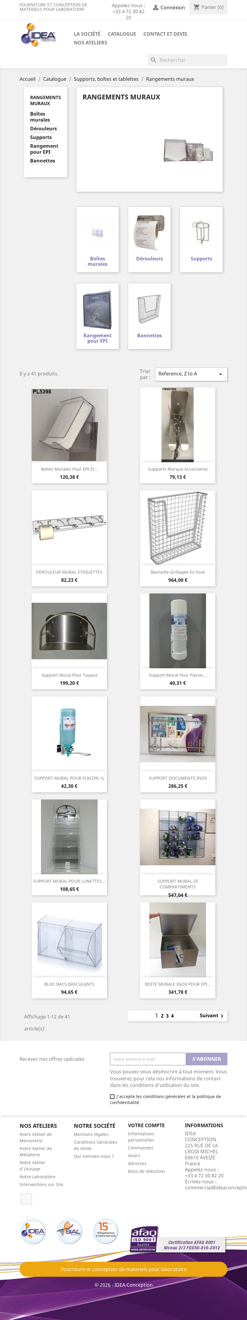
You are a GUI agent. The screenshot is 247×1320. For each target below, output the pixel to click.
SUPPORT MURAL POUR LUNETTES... (69, 881)
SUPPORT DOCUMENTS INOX (178, 778)
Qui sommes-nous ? (94, 1156)
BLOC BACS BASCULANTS (69, 984)
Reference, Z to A (191, 374)
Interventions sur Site (41, 1184)
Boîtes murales (40, 117)
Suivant (213, 1016)
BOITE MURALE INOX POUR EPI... (178, 984)
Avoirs (134, 1155)
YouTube (26, 1199)
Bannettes (42, 161)
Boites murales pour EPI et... (69, 469)
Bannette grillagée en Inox (178, 572)
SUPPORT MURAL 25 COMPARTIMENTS (178, 884)
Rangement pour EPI (42, 149)
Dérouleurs (42, 129)
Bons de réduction (146, 1171)
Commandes (140, 1148)
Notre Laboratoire (37, 1176)
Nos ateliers (90, 42)
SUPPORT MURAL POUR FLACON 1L (69, 778)
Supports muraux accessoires (178, 469)
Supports (41, 137)
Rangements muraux (45, 100)
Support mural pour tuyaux (69, 675)
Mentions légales (91, 1134)
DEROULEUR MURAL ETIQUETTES (69, 572)
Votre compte (146, 1125)
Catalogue (122, 34)
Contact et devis (165, 34)
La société (87, 34)
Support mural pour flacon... (178, 675)
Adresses (137, 1163)
